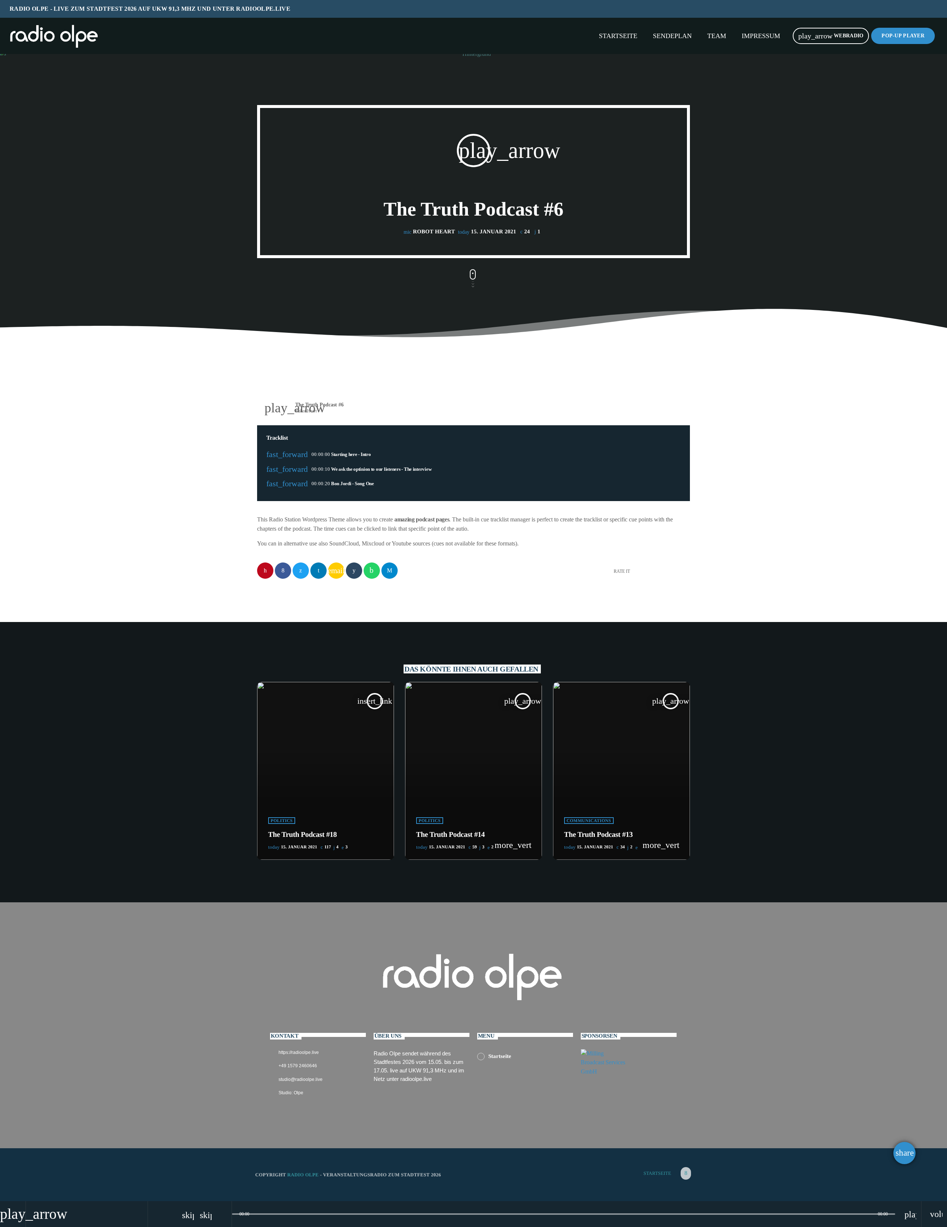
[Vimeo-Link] (54, 36)
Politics (282, 820)
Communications (589, 820)
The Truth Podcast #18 (302, 835)
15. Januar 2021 (488, 232)
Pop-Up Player (903, 35)
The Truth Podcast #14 (450, 835)
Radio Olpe (303, 1174)
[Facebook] (686, 1173)
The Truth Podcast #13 (598, 835)
